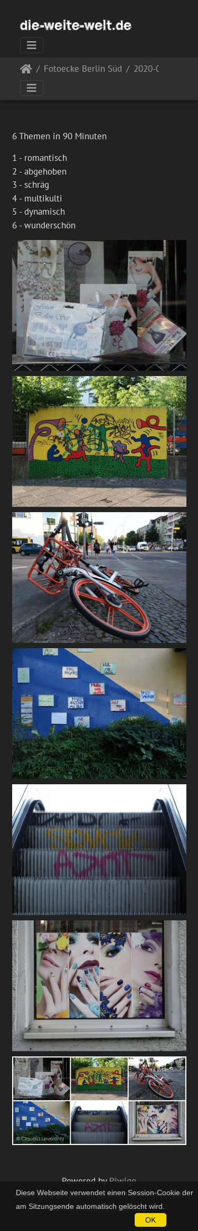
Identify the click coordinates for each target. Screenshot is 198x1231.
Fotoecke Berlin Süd (83, 69)
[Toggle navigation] (31, 45)
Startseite (26, 71)
